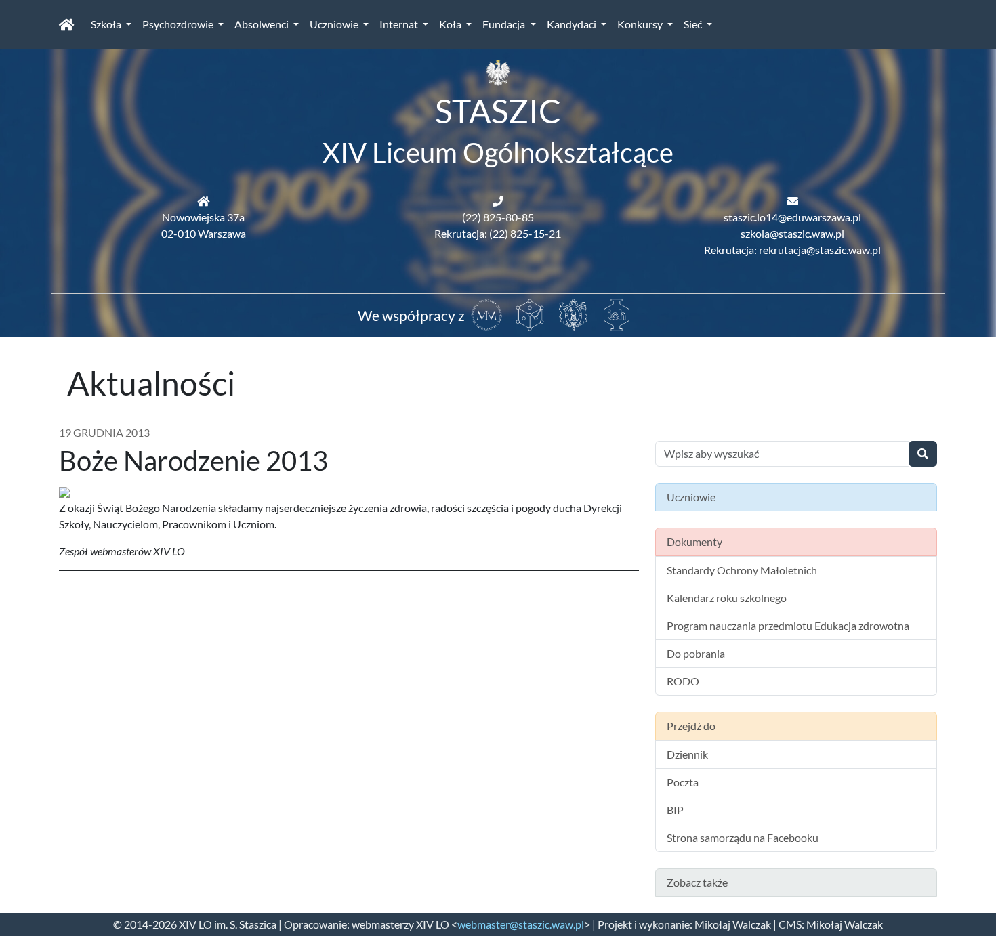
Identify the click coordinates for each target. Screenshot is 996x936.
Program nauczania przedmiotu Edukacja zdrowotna (788, 625)
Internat (399, 24)
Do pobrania (696, 653)
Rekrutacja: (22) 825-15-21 (497, 233)
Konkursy (641, 24)
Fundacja (504, 24)
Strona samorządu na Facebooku (742, 837)
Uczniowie (335, 24)
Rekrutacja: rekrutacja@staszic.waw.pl (792, 249)
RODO (683, 681)
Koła (451, 24)
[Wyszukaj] (923, 454)
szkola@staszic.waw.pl (792, 233)
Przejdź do (691, 725)
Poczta (683, 781)
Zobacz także (697, 882)
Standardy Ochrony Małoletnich (742, 569)
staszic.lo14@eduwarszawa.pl (792, 217)
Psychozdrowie (178, 24)
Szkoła (107, 24)
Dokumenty (694, 541)
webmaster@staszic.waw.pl (520, 924)
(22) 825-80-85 (498, 217)
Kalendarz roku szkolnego (727, 597)
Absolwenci (262, 24)
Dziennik (687, 754)
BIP (675, 809)
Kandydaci (572, 24)
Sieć (694, 24)
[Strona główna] (67, 24)
